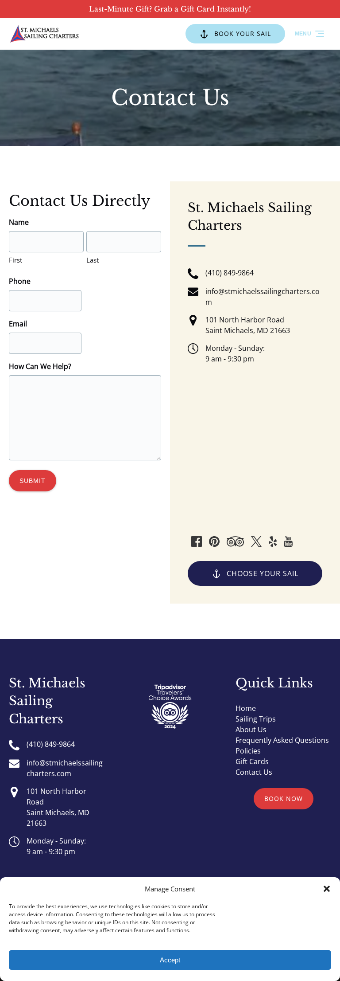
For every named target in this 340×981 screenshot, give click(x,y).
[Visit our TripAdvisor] (235, 541)
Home (246, 708)
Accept (170, 960)
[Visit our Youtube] (288, 541)
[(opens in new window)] (170, 680)
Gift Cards (252, 761)
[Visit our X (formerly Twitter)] (256, 541)
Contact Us (254, 772)
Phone (20, 281)
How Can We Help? (40, 366)
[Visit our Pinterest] (214, 541)
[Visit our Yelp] (273, 541)
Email (18, 324)
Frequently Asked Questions (282, 740)
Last (92, 259)
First (15, 259)
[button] (326, 888)
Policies (248, 751)
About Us (251, 729)
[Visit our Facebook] (196, 541)
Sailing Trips (256, 719)
